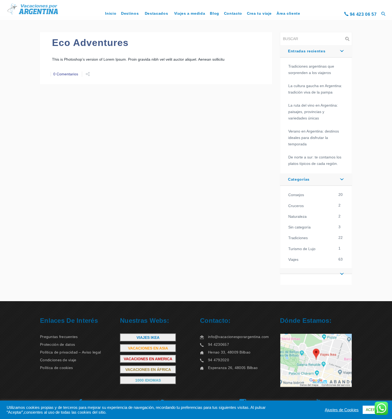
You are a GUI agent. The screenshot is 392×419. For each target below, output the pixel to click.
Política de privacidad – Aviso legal (70, 352)
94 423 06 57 (363, 14)
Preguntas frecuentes (59, 337)
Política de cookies (56, 368)
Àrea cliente (288, 13)
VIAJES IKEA (148, 337)
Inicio (110, 13)
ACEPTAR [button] (374, 410)
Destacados (156, 13)
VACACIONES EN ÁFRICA (148, 369)
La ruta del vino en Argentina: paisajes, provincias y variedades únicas (313, 111)
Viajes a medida (189, 13)
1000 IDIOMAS (148, 380)
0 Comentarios (65, 74)
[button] (316, 271)
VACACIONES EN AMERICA (148, 359)
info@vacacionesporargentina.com (238, 337)
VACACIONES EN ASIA (148, 348)
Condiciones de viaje (58, 360)
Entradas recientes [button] (307, 51)
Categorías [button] (299, 179)
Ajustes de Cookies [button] (342, 410)
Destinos (130, 13)
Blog (214, 13)
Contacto (233, 13)
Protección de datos (57, 344)
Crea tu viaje (259, 13)
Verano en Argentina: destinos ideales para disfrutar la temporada (313, 137)
